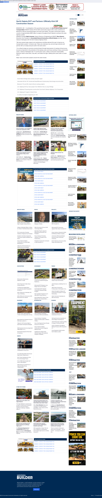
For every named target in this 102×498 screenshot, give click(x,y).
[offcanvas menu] (83, 15)
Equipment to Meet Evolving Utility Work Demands (72, 178)
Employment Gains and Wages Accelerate (73, 53)
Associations (20, 266)
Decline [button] (1, 2)
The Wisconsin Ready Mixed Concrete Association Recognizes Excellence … (24, 289)
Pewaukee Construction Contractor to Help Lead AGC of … (42, 241)
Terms (92, 495)
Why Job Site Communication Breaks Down (73, 83)
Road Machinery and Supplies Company (43, 372)
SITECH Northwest (39, 171)
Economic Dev (37, 300)
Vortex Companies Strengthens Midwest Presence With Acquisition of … (59, 327)
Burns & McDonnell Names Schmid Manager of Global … (42, 223)
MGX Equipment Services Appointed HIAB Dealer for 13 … (25, 328)
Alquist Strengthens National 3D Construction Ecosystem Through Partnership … (59, 292)
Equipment (19, 300)
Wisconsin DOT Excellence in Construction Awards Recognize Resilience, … (41, 280)
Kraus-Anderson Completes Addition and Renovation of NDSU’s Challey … (42, 319)
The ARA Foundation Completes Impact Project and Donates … (58, 280)
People (36, 209)
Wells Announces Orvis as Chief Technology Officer (41, 228)
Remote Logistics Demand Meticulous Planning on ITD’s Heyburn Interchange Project (72, 401)
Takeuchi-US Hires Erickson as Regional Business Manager (23, 246)
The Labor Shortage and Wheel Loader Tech (72, 136)
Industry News (20, 114)
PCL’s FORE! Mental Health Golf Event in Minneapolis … (23, 361)
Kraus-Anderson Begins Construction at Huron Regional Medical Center (41, 328)
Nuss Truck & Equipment (40, 100)
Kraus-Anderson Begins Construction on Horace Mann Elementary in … (23, 242)
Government (37, 266)
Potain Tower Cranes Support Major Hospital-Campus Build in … (24, 223)
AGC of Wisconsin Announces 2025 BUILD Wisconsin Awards (24, 297)
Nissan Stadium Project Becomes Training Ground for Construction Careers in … (73, 343)
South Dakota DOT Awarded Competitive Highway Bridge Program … (40, 290)
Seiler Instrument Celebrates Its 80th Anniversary (58, 297)
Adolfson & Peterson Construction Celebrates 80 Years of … (59, 314)
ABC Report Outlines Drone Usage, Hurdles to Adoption (72, 144)
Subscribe (36, 489)
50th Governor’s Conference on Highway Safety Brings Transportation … (24, 366)
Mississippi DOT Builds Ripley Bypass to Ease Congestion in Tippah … (72, 285)
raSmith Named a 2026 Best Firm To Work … (59, 284)
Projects (53, 209)
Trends (53, 266)
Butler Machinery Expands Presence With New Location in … (25, 320)
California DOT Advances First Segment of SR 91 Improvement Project (72, 250)
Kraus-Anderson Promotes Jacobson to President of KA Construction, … (40, 237)
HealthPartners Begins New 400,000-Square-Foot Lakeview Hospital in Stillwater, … (41, 333)
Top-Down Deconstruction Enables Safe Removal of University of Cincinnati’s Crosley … (72, 262)
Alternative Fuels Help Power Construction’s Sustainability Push (73, 39)
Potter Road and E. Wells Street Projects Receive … (23, 284)
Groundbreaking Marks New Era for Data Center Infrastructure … (24, 354)
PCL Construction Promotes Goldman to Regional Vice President (24, 233)
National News (73, 18)
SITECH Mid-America (39, 176)
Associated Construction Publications (11, 495)
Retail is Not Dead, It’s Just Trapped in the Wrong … (73, 238)
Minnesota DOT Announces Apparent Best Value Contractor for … (59, 229)
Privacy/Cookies (98, 495)
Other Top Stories (21, 387)
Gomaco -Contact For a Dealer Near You (44, 64)
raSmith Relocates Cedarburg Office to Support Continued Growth (59, 322)
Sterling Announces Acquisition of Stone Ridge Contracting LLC (59, 319)
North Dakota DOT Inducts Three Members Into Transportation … (41, 298)
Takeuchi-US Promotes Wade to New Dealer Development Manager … (24, 324)
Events (19, 336)
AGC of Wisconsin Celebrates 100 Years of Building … (24, 293)
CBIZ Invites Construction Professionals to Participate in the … (59, 288)
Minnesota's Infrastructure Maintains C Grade (22, 280)
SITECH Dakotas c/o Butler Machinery (43, 173)
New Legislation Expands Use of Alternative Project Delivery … (41, 294)
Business (53, 300)
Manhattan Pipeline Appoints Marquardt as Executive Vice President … (41, 232)
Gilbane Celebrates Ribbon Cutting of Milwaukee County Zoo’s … (24, 349)
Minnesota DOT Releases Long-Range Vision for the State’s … (41, 286)
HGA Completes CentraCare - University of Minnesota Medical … (42, 314)
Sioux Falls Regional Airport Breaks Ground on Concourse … (42, 324)
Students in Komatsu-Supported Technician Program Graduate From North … (24, 237)
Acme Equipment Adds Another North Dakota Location (58, 331)
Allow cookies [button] (6, 2)
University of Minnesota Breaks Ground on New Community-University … (58, 237)
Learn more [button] (33, 0)
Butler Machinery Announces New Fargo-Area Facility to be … (59, 241)
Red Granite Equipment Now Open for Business (24, 332)
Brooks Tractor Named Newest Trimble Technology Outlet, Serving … (24, 315)
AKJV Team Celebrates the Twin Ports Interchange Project (24, 358)
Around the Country (74, 211)
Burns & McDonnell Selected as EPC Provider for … (58, 223)
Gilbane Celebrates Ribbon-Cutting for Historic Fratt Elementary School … (24, 229)
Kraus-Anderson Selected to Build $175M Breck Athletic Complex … (59, 233)
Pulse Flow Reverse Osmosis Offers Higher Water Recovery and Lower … (73, 378)
